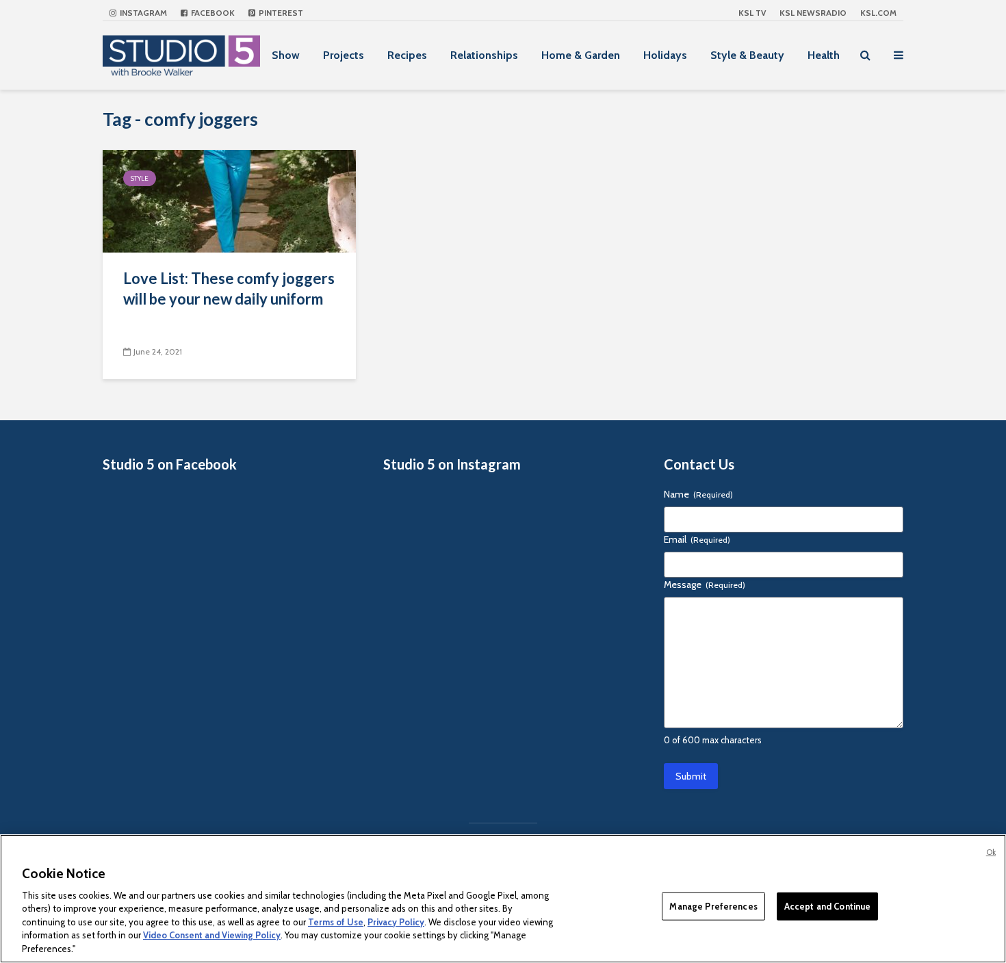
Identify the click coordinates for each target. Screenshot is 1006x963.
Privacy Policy (395, 921)
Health (824, 55)
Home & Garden (580, 55)
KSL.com (878, 13)
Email (697, 539)
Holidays (665, 55)
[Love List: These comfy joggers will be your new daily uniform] (229, 200)
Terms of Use (335, 921)
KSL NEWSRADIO (813, 13)
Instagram (142, 13)
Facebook (212, 13)
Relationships (484, 55)
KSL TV (752, 13)
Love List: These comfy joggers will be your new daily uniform (229, 288)
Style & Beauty (747, 55)
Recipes (407, 55)
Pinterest (280, 13)
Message (704, 584)
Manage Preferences (713, 905)
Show (286, 55)
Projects (343, 55)
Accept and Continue (827, 905)
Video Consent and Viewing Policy (212, 935)
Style (140, 178)
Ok (991, 852)
